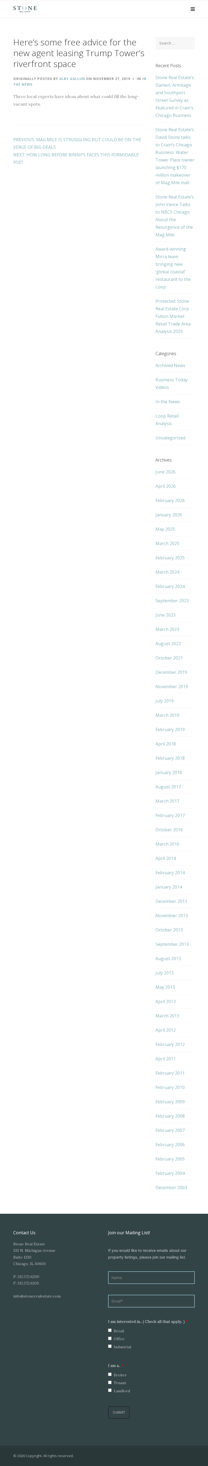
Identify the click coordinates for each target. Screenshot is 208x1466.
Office (119, 1338)
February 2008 (170, 1116)
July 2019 (164, 701)
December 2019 (171, 672)
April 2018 (165, 744)
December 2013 (171, 901)
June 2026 (165, 472)
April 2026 (165, 486)
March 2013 (167, 1016)
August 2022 (168, 644)
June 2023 (165, 615)
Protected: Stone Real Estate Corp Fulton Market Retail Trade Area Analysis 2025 (173, 316)
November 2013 (171, 916)
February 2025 (170, 558)
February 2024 (170, 586)
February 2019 (170, 729)
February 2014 (170, 873)
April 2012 (165, 1030)
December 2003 (171, 1188)
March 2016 (167, 844)
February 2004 (170, 1173)
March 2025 (167, 543)
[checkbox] (110, 1330)
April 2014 (165, 858)
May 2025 (165, 529)
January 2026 (168, 515)
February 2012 (170, 1044)
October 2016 (169, 830)
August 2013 (168, 958)
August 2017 (168, 787)
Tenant (120, 1382)
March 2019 (167, 715)
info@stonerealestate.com (37, 1296)
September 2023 (172, 601)
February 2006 (170, 1145)
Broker (120, 1375)
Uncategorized (170, 438)
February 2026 (170, 500)
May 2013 (165, 987)
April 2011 (165, 1059)
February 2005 (170, 1159)
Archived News (170, 365)
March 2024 (167, 572)
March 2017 (167, 801)
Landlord (122, 1390)
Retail (119, 1331)
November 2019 (171, 687)
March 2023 (167, 629)
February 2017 (170, 815)
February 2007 (170, 1130)
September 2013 (172, 944)
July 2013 (164, 973)
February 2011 (170, 1073)
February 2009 (170, 1102)
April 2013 (165, 1001)
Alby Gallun (72, 78)
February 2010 (170, 1087)
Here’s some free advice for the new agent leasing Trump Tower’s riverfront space (78, 52)
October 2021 (169, 658)
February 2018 (170, 758)
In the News (167, 402)
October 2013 (169, 930)
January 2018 (168, 772)
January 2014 (168, 887)
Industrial (122, 1346)
